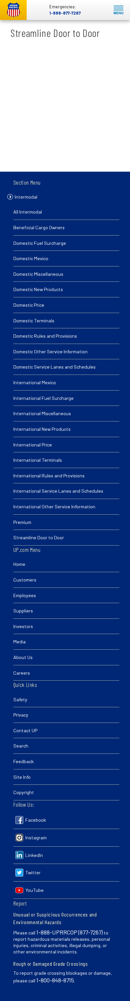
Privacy (20, 715)
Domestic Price (28, 305)
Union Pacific (13, 10)
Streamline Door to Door (38, 537)
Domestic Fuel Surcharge (39, 243)
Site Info (22, 777)
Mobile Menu (118, 10)
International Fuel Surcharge (43, 398)
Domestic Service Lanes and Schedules (54, 367)
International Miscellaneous (42, 413)
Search (20, 746)
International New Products (42, 429)
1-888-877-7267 (65, 13)
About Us (23, 657)
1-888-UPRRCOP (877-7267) (69, 932)
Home (19, 564)
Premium (22, 522)
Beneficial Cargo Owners (39, 227)
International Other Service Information (54, 506)
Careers (21, 673)
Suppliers (23, 610)
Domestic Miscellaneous (38, 274)
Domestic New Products (38, 289)
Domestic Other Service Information (50, 351)
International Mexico (34, 382)
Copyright (23, 792)
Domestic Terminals (33, 320)
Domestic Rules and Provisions (45, 336)
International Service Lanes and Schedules (58, 491)
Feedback (23, 761)
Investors (23, 626)
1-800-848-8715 (55, 980)
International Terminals (37, 460)
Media (19, 641)
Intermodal (26, 197)
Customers (24, 580)
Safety (20, 699)
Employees (24, 595)
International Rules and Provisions (49, 475)
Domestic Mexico (30, 258)
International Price (32, 444)
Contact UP (25, 730)
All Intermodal (27, 212)
